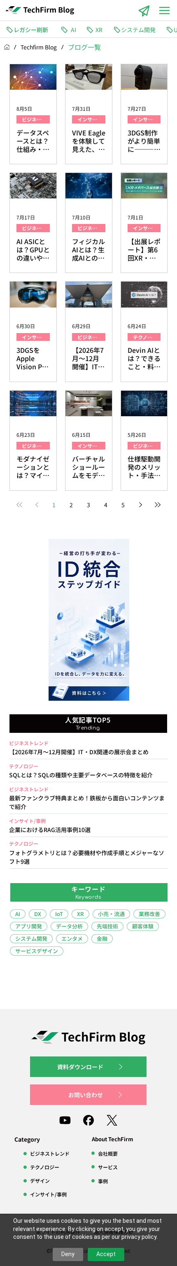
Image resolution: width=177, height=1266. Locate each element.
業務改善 (149, 914)
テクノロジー (147, 336)
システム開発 (31, 938)
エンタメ (72, 938)
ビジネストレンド (36, 119)
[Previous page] (36, 504)
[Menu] (165, 10)
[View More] (88, 800)
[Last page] (157, 504)
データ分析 (69, 926)
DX (37, 914)
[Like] (65, 1120)
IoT (59, 914)
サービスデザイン (36, 951)
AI (17, 914)
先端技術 (107, 926)
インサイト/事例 (91, 119)
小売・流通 (111, 914)
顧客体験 (143, 926)
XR (80, 914)
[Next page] (140, 504)
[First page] (19, 504)
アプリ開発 (28, 926)
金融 (102, 938)
